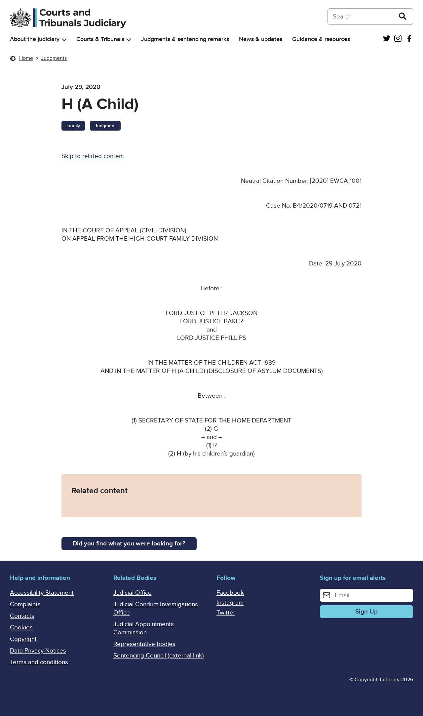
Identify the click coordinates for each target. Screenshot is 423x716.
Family (73, 126)
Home (26, 58)
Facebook (230, 593)
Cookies (21, 627)
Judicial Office (132, 593)
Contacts (22, 616)
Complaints (25, 604)
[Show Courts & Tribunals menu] (129, 39)
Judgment (105, 126)
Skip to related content (92, 156)
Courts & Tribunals (100, 39)
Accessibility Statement (42, 593)
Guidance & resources (321, 39)
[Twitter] (387, 39)
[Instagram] (398, 39)
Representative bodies (144, 644)
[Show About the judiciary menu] (64, 39)
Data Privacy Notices (38, 651)
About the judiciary (34, 39)
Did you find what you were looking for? (129, 543)
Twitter (225, 613)
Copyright (23, 639)
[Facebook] (409, 39)
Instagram (230, 603)
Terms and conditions (39, 662)
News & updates (260, 39)
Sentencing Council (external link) (158, 655)
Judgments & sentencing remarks (185, 39)
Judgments (54, 58)
